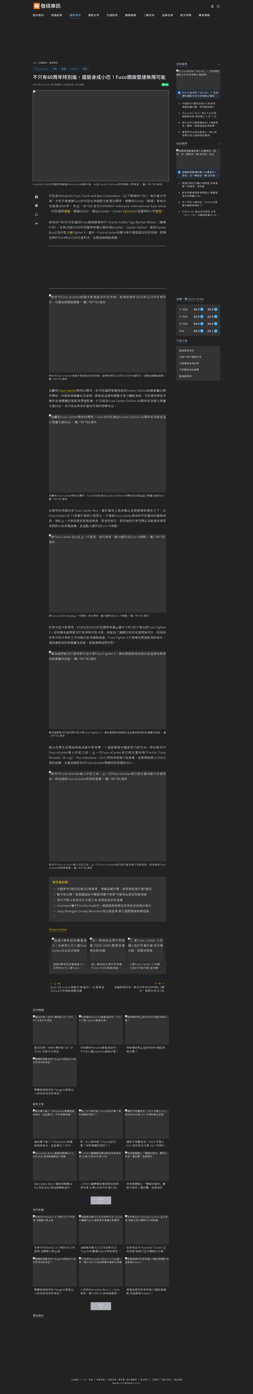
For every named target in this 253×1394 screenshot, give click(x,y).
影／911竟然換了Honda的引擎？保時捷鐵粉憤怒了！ (98, 1143)
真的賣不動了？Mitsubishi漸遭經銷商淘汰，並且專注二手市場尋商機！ (53, 1143)
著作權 (121, 1379)
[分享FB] (36, 196)
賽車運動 (204, 15)
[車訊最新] (219, 64)
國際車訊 (75, 15)
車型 (85, 68)
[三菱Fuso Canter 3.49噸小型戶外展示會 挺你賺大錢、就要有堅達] (145, 949)
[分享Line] (36, 205)
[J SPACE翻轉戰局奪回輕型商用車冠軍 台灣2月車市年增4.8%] (101, 1166)
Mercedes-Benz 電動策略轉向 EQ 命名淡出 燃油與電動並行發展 (53, 1185)
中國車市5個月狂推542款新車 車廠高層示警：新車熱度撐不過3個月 (104, 889)
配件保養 (186, 15)
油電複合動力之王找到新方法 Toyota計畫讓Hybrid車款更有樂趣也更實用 (100, 1249)
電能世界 (93, 15)
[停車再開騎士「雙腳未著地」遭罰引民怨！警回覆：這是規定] (147, 1166)
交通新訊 (112, 15)
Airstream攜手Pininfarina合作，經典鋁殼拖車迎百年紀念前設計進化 (104, 905)
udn (35, 63)
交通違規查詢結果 (189, 363)
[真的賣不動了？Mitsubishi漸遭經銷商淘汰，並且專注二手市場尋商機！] (55, 1124)
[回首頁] (51, 6)
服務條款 (112, 1379)
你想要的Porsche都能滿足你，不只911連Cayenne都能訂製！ (99, 1049)
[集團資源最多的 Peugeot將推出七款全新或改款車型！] (55, 1072)
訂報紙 (155, 1379)
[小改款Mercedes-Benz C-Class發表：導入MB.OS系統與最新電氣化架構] (101, 1272)
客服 (91, 1379)
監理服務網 (185, 376)
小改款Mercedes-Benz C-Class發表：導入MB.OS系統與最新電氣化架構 (100, 1291)
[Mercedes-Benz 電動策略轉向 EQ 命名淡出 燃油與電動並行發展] (55, 1166)
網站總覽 (178, 1379)
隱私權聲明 (131, 1379)
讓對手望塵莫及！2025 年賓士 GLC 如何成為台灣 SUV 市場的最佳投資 (146, 1143)
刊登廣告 (75, 1379)
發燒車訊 (43, 63)
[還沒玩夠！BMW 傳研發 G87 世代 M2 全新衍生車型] (55, 1030)
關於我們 (166, 1379)
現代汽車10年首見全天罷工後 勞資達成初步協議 (90, 900)
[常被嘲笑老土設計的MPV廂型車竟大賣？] (147, 1030)
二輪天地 (149, 15)
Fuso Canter (41, 68)
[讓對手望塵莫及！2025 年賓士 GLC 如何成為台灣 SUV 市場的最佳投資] (147, 1124)
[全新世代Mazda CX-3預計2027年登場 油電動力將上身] (55, 1229)
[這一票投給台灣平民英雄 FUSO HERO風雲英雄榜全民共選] (107, 949)
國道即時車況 (186, 350)
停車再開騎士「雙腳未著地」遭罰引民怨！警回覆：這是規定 (145, 1185)
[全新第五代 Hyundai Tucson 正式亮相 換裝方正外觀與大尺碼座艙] (147, 1229)
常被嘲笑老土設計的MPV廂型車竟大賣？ (145, 1049)
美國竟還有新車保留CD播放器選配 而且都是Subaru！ (146, 1291)
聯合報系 (144, 1379)
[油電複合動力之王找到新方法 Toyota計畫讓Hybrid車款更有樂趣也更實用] (101, 1229)
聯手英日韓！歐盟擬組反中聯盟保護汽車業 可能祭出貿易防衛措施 (102, 894)
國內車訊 (38, 15)
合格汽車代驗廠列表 (190, 357)
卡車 (54, 68)
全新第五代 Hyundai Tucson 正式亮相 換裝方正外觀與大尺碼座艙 (146, 1249)
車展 (63, 68)
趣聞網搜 (130, 15)
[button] (218, 6)
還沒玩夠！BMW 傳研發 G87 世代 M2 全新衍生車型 (53, 1049)
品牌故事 (167, 15)
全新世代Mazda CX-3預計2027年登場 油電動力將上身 (54, 1249)
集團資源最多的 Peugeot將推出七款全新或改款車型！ (54, 1091)
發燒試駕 (56, 15)
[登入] (212, 6)
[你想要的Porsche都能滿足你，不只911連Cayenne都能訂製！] (101, 1030)
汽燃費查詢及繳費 (189, 369)
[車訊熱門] (219, 143)
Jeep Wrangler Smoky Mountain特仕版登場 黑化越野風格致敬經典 (103, 911)
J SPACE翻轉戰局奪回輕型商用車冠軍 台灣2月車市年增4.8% (99, 1185)
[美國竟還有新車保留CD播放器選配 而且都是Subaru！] (147, 1272)
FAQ (85, 1379)
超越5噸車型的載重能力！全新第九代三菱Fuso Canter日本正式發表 (69, 966)
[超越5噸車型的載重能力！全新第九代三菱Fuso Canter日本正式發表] (69, 949)
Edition (74, 68)
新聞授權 (100, 1379)
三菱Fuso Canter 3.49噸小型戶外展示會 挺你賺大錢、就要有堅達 (145, 966)
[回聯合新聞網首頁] (37, 6)
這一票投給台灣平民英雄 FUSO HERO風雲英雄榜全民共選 (106, 966)
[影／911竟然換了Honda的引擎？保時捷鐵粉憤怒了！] (101, 1124)
